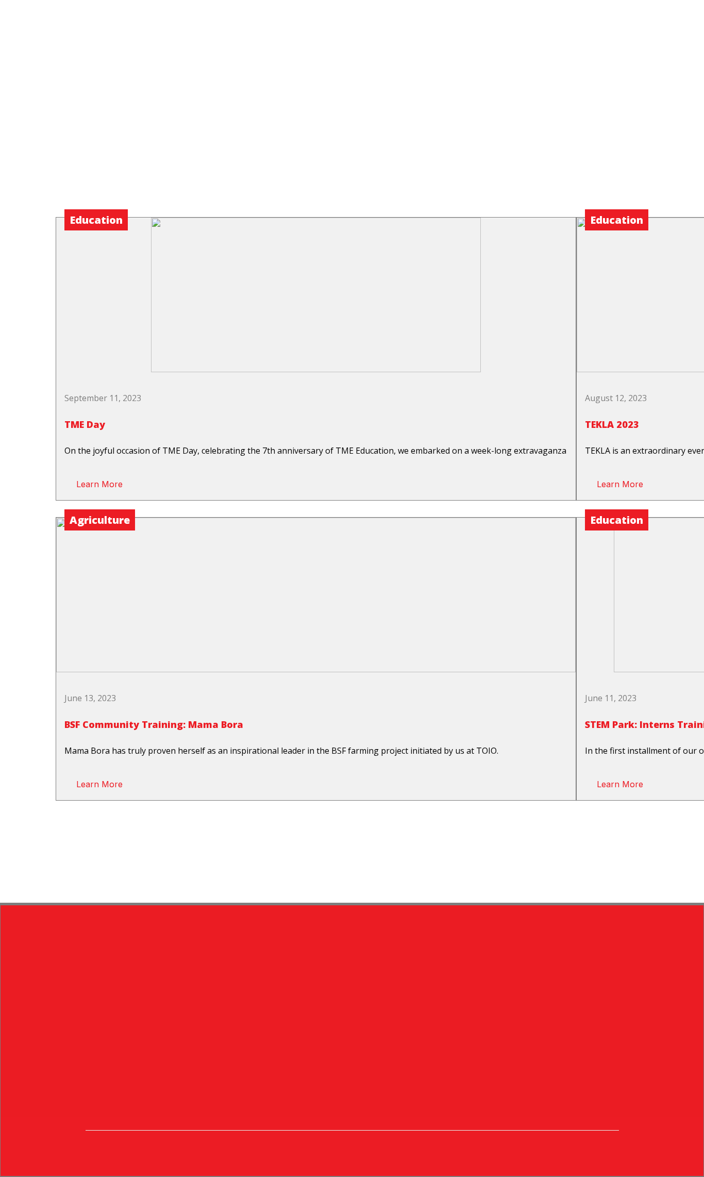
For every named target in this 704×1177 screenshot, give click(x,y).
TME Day (84, 424)
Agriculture (100, 520)
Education (96, 220)
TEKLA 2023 (612, 424)
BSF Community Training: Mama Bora (153, 724)
